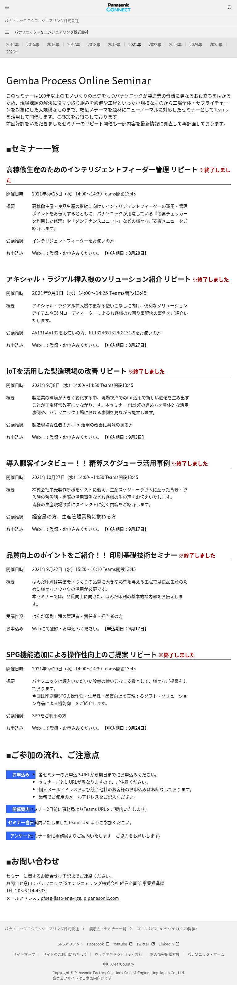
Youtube (120, 943)
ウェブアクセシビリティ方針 (118, 954)
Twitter (142, 943)
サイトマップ (24, 954)
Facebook (95, 943)
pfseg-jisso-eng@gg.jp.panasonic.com (80, 898)
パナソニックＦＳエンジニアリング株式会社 (42, 20)
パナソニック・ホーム (205, 954)
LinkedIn (166, 943)
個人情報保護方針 (165, 954)
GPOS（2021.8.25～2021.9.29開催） (168, 928)
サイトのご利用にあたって (65, 954)
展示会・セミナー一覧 (107, 928)
